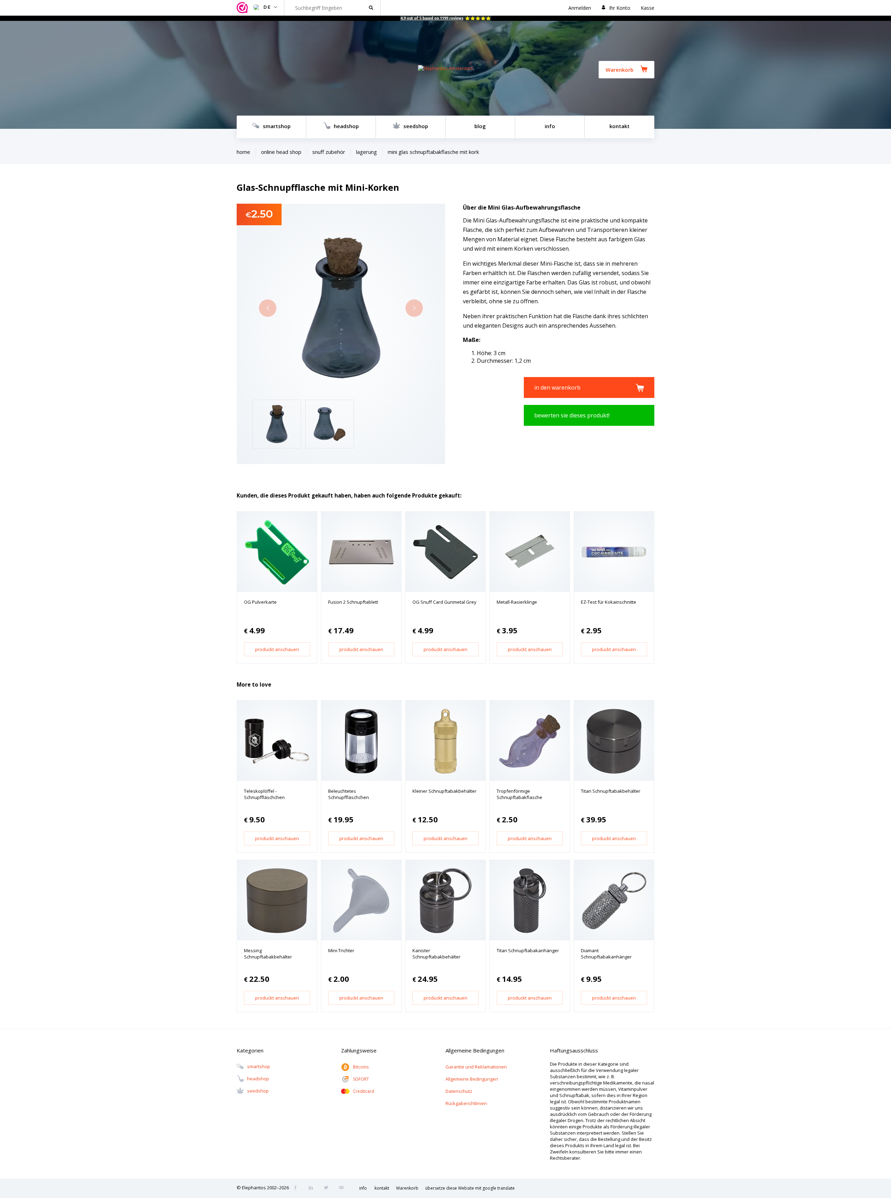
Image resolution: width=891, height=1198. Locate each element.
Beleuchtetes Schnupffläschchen (348, 794)
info (550, 126)
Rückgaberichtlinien (466, 1103)
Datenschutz (459, 1091)
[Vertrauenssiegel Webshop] (243, 8)
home (243, 151)
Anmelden (579, 8)
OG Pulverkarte (260, 602)
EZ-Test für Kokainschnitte (608, 602)
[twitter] (328, 1188)
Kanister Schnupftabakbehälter (436, 953)
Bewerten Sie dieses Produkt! (571, 415)
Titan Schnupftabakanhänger (528, 950)
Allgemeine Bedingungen (472, 1079)
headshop (346, 126)
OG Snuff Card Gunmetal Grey (444, 602)
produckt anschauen (277, 649)
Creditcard (363, 1091)
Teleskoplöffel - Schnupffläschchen (264, 794)
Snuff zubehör (328, 151)
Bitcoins (361, 1067)
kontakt (619, 126)
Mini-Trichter (341, 950)
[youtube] (343, 1188)
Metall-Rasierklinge (517, 602)
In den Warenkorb (557, 387)
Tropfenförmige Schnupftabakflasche (519, 794)
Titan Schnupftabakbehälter (610, 791)
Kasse (647, 8)
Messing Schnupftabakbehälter (268, 953)
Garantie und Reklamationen (476, 1067)
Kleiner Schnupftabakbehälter (444, 791)
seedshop (415, 126)
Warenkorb (619, 69)
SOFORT (361, 1079)
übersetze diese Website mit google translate (470, 1188)
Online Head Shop (281, 151)
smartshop (277, 126)
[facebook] (297, 1188)
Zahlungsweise (359, 1050)
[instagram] (313, 1188)
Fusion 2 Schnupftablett (353, 602)
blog (480, 126)
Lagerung (366, 151)
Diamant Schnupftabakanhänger (606, 953)
